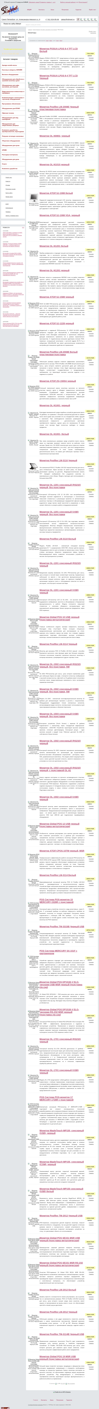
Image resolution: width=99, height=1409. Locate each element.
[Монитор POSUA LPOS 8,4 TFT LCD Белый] (34, 56)
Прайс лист (92, 9)
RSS (23, 227)
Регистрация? (83, 2)
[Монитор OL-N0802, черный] (34, 144)
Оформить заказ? (34, 2)
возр (47, 40)
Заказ (52, 9)
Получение (65, 9)
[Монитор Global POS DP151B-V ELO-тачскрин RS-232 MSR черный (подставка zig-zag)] (34, 1019)
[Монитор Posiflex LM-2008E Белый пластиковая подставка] (34, 362)
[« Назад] (56, 1383)
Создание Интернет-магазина (35, 1404)
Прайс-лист (9, 177)
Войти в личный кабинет (68, 2)
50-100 (63, 1383)
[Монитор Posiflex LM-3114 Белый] (34, 882)
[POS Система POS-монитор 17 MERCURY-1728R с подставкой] (34, 1108)
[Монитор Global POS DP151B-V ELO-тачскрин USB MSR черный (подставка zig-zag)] (34, 990)
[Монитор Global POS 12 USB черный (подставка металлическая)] (34, 832)
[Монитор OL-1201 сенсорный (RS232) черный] (34, 571)
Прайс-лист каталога (92, 32)
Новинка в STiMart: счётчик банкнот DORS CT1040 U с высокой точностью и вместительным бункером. (13, 294)
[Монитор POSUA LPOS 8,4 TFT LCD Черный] (34, 85)
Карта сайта (9, 193)
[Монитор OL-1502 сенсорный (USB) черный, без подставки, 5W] (34, 696)
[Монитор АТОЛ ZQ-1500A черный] (34, 387)
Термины (8, 212)
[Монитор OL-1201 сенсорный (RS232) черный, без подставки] (34, 493)
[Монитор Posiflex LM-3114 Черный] (34, 649)
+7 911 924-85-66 (52, 19)
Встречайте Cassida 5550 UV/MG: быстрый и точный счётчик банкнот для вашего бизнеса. (12, 255)
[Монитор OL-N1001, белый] (34, 442)
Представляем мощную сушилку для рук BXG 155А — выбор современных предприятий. (13, 264)
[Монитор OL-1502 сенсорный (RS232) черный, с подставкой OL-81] (34, 777)
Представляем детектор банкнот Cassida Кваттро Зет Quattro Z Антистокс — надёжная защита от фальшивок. (12, 305)
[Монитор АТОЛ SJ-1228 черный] (34, 332)
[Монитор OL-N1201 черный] (34, 278)
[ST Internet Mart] (10, 10)
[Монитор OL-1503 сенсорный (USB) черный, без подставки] (34, 722)
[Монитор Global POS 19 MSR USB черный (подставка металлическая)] (34, 1365)
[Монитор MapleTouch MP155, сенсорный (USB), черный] (34, 1140)
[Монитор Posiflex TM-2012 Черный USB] (34, 1221)
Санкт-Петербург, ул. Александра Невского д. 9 (21, 19)
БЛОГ (7, 204)
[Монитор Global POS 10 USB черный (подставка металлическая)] (34, 625)
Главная (30, 29)
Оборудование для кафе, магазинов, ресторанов (45, 29)
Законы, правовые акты (12, 215)
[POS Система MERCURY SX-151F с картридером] (34, 961)
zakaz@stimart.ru (68, 19)
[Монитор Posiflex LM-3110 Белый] (34, 546)
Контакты (42, 9)
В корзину (91, 58)
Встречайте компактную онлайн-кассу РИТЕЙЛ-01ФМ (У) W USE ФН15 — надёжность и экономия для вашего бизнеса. (13, 284)
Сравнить (91, 60)
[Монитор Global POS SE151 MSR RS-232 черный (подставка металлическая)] (34, 1270)
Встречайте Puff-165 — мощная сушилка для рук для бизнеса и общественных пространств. (11, 315)
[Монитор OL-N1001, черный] (34, 414)
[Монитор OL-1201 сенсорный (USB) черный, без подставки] (34, 520)
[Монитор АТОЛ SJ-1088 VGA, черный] (34, 225)
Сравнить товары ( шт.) (47, 2)
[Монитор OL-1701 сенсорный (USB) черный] (34, 1078)
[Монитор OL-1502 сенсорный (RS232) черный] (34, 749)
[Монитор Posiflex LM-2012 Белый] (34, 1296)
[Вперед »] (66, 1383)
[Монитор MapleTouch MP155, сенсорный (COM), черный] (34, 1169)
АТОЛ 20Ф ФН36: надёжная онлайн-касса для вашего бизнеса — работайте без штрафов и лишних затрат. (12, 234)
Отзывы (8, 185)
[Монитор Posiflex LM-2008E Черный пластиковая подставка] (34, 116)
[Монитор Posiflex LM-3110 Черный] (34, 470)
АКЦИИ (29, 9)
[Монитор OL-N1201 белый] (34, 252)
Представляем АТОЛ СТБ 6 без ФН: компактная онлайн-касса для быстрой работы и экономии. (12, 325)
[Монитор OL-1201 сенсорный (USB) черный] (34, 598)
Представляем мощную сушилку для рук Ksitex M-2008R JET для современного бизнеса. (13, 274)
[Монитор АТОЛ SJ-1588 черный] (34, 304)
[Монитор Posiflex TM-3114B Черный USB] (34, 1340)
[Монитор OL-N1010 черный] (34, 173)
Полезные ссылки (10, 189)
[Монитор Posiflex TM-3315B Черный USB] (34, 933)
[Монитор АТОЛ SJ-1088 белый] (34, 202)
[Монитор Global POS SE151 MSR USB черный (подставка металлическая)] (34, 1245)
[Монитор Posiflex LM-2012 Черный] (34, 1318)
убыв (50, 40)
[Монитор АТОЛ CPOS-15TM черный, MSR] (34, 857)
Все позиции (71, 1383)
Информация (9, 208)
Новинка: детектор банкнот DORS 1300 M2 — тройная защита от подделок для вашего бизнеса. (12, 245)
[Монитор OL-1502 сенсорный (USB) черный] (34, 805)
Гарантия (78, 9)
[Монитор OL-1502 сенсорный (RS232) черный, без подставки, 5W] (34, 671)
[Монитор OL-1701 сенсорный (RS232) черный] (34, 1049)
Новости (8, 181)
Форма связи (9, 196)
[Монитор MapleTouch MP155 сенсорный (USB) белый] (34, 1196)
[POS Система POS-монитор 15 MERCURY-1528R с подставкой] (34, 907)
